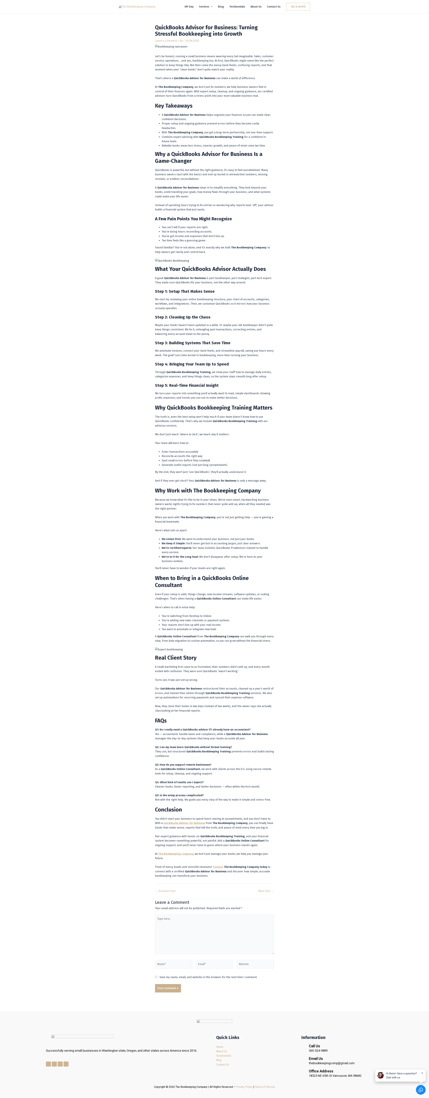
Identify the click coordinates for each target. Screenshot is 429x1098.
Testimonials (237, 6)
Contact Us (274, 6)
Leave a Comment (166, 40)
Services (204, 6)
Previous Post (165, 891)
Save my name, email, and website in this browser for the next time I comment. (208, 977)
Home (219, 1046)
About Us (256, 6)
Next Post (266, 891)
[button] (211, 6)
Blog (221, 6)
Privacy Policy (244, 1086)
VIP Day (189, 6)
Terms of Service (265, 1086)
